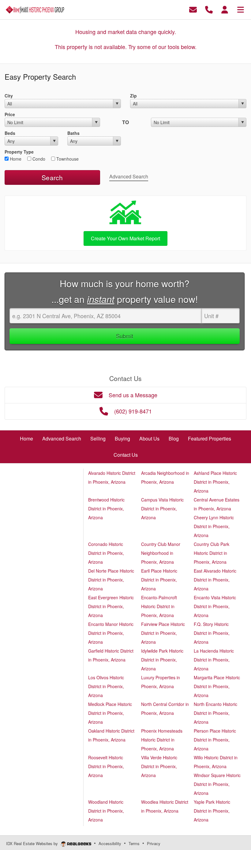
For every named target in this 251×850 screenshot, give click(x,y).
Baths (73, 133)
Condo (38, 159)
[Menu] (240, 9)
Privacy (153, 843)
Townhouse (67, 159)
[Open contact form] (193, 9)
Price (10, 114)
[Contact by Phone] (209, 9)
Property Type (19, 152)
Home (15, 159)
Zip (133, 96)
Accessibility (110, 843)
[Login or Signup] (224, 9)
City (9, 96)
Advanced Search (128, 176)
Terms (134, 843)
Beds (10, 133)
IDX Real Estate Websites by (32, 843)
